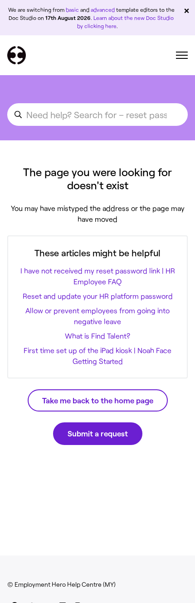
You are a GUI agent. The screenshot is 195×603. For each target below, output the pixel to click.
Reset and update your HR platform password (98, 296)
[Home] (16, 55)
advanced (103, 9)
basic (72, 9)
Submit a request (98, 433)
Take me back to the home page (97, 400)
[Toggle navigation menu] (181, 55)
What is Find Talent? (97, 335)
